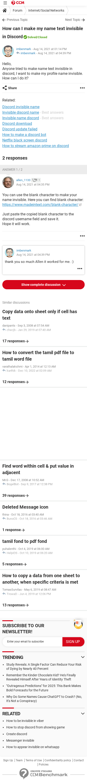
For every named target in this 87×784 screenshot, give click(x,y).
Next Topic (72, 20)
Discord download (17, 123)
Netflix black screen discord (24, 140)
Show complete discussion (41, 285)
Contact (79, 760)
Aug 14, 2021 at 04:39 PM (54, 53)
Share (12, 88)
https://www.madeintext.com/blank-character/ (40, 204)
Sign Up (8, 760)
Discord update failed (19, 129)
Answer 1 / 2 (12, 169)
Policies (43, 764)
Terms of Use (34, 760)
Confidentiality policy (58, 760)
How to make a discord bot (24, 134)
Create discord (16, 734)
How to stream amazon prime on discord (35, 146)
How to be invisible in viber (25, 721)
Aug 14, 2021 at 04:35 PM (32, 184)
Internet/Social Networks (46, 10)
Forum (17, 10)
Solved (32, 37)
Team (19, 760)
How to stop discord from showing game (35, 727)
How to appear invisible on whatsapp (32, 747)
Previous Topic (17, 20)
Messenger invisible (20, 740)
